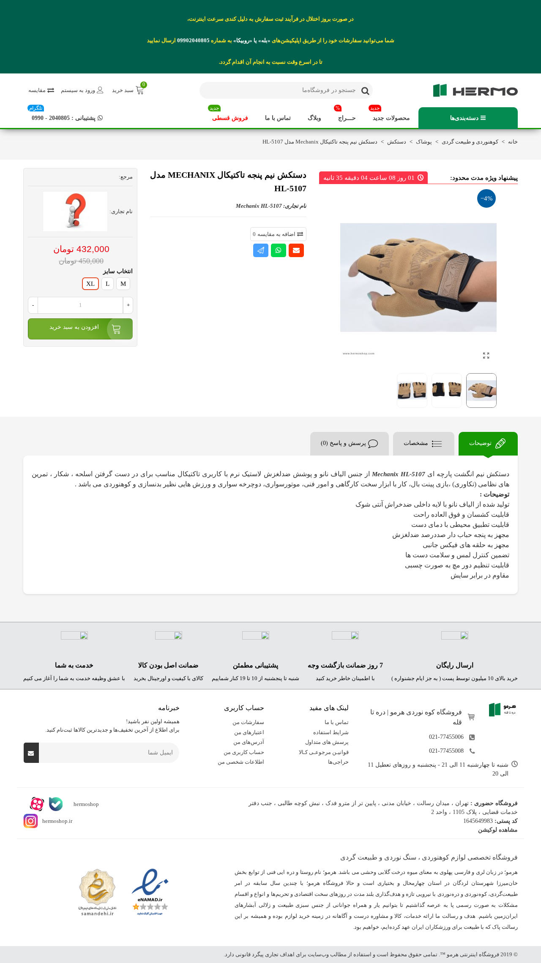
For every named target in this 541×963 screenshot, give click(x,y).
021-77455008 (446, 751)
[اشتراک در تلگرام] (260, 250)
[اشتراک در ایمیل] (296, 250)
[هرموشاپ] (471, 90)
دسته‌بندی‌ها (464, 118)
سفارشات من (248, 722)
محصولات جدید (390, 114)
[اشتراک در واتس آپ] (278, 250)
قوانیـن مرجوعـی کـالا (324, 752)
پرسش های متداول (327, 742)
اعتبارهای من (249, 732)
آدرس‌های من (248, 742)
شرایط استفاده (331, 732)
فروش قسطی (229, 114)
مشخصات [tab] (417, 443)
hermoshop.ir (57, 821)
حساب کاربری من (244, 752)
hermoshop (85, 804)
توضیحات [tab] (481, 443)
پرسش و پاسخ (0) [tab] (343, 443)
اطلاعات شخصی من (241, 762)
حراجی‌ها (338, 762)
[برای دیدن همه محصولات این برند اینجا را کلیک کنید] (75, 211)
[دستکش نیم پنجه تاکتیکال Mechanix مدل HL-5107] (486, 356)
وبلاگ (314, 118)
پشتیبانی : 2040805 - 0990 (62, 114)
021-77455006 (446, 737)
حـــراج (346, 114)
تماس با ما (278, 118)
